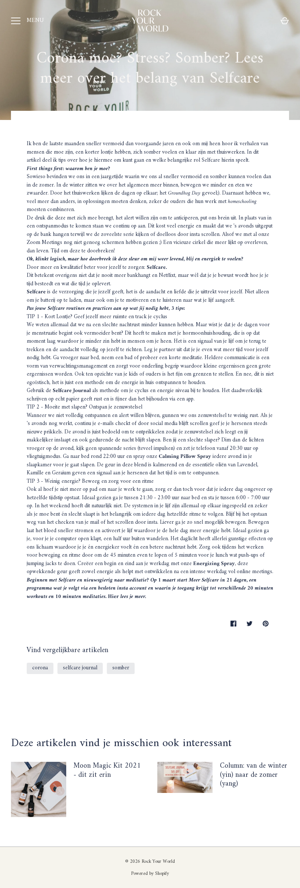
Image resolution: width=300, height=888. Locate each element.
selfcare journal (80, 668)
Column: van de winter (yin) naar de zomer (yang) (253, 775)
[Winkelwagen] (285, 21)
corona (40, 668)
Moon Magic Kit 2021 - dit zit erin (107, 771)
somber (120, 668)
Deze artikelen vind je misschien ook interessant (121, 743)
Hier (114, 597)
